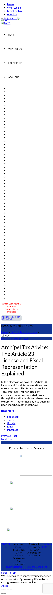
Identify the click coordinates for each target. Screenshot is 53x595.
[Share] (5, 589)
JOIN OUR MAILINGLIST (11, 317)
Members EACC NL (47, 545)
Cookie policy (27, 569)
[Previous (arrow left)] (2, 593)
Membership (14, 10)
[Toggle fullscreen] (8, 589)
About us (13, 77)
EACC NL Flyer (6, 545)
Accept (5, 585)
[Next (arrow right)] (5, 593)
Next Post (7, 439)
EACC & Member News (23, 332)
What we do (14, 7)
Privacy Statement (14, 566)
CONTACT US (7, 319)
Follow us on (10, 18)
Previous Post (9, 435)
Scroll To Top (8, 572)
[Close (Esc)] (2, 589)
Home (10, 4)
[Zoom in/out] (11, 589)
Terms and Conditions (36, 566)
